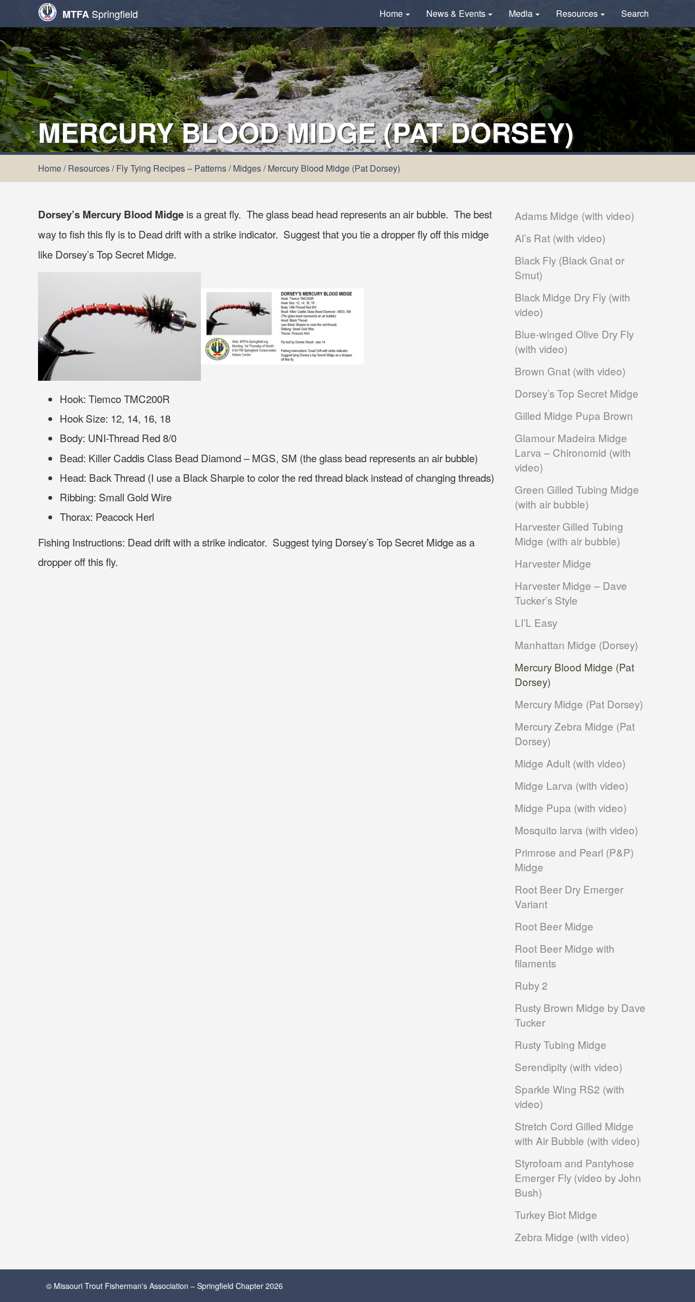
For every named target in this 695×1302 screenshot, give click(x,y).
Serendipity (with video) (568, 1066)
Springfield (100, 14)
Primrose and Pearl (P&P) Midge (574, 859)
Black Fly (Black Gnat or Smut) (569, 267)
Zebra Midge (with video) (572, 1236)
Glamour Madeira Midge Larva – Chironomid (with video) (573, 452)
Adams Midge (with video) (574, 215)
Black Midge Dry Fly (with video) (572, 304)
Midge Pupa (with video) (571, 807)
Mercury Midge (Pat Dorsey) (579, 703)
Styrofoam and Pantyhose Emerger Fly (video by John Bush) (578, 1177)
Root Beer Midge (554, 926)
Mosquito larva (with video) (576, 829)
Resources (577, 13)
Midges (247, 168)
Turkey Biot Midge (556, 1214)
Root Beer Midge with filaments (565, 955)
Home (391, 13)
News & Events (455, 13)
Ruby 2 (531, 985)
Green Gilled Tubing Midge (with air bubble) (577, 496)
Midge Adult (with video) (570, 763)
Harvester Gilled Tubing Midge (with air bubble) (569, 533)
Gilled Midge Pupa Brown (574, 415)
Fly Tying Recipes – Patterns (171, 168)
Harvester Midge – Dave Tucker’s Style (571, 592)
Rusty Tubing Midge (560, 1044)
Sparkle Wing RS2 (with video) (569, 1096)
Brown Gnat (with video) (570, 370)
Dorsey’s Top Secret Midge (577, 393)
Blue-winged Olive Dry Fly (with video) (574, 341)
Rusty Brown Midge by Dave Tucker (580, 1014)
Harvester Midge (553, 563)
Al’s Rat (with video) (560, 237)
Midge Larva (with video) (571, 785)
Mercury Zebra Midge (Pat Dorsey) (575, 733)
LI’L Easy (536, 622)
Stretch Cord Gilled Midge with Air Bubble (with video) (577, 1133)
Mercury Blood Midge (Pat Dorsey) (574, 674)
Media (521, 13)
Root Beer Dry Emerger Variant (569, 896)
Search (635, 13)
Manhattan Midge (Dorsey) (576, 644)
